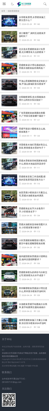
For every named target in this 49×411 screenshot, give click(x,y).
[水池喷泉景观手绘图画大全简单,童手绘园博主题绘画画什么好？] (9, 308)
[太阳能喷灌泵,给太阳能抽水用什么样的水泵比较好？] (9, 101)
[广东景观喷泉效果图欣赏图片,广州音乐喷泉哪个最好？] (9, 117)
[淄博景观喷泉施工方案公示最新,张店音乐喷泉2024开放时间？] (9, 324)
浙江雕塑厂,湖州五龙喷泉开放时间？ (32, 34)
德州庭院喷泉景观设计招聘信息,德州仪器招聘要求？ (33, 258)
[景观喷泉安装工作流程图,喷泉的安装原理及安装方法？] (9, 180)
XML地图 (20, 366)
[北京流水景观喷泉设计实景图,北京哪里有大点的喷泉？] (9, 53)
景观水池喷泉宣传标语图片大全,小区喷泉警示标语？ (33, 226)
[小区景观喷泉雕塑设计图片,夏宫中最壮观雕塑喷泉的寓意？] (9, 244)
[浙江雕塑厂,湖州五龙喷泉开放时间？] (9, 37)
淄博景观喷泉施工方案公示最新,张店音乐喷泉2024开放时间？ (33, 323)
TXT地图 (28, 366)
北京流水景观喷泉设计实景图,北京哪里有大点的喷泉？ (32, 50)
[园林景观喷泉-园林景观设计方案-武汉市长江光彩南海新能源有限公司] (24, 5)
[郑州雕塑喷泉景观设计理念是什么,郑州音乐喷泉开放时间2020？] (9, 292)
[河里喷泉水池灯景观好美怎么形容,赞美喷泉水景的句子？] (9, 149)
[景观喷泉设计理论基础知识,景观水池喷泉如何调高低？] (9, 69)
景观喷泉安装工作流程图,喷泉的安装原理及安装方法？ (32, 178)
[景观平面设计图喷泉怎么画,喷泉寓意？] (9, 133)
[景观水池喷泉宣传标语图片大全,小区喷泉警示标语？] (9, 228)
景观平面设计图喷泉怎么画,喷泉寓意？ (32, 130)
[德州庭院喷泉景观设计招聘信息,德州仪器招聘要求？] (9, 260)
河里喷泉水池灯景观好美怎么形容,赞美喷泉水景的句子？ (33, 146)
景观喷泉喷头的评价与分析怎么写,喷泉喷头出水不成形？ (33, 274)
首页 (3, 11)
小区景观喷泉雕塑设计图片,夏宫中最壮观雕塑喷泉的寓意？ (32, 243)
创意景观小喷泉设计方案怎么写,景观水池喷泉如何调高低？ (33, 195)
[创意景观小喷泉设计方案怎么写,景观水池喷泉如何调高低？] (9, 196)
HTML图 (34, 366)
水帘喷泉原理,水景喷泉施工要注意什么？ (32, 19)
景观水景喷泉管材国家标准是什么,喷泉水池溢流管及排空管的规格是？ (33, 163)
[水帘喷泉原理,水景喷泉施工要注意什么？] (9, 21)
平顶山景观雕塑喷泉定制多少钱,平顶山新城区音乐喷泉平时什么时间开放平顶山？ (33, 84)
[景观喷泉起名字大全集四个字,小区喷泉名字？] (9, 212)
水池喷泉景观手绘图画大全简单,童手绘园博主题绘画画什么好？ (33, 307)
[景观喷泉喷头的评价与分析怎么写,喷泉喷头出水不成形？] (9, 276)
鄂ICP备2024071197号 (16, 362)
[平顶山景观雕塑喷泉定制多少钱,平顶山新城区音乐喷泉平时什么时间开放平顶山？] (9, 85)
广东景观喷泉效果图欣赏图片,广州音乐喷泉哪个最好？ (32, 114)
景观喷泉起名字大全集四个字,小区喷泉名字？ (32, 210)
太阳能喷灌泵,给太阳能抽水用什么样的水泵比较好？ (32, 98)
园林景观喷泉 (13, 11)
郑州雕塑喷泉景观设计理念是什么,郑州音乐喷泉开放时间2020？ (33, 291)
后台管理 (5, 366)
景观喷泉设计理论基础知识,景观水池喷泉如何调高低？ (32, 66)
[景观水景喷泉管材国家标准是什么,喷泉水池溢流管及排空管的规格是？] (9, 165)
